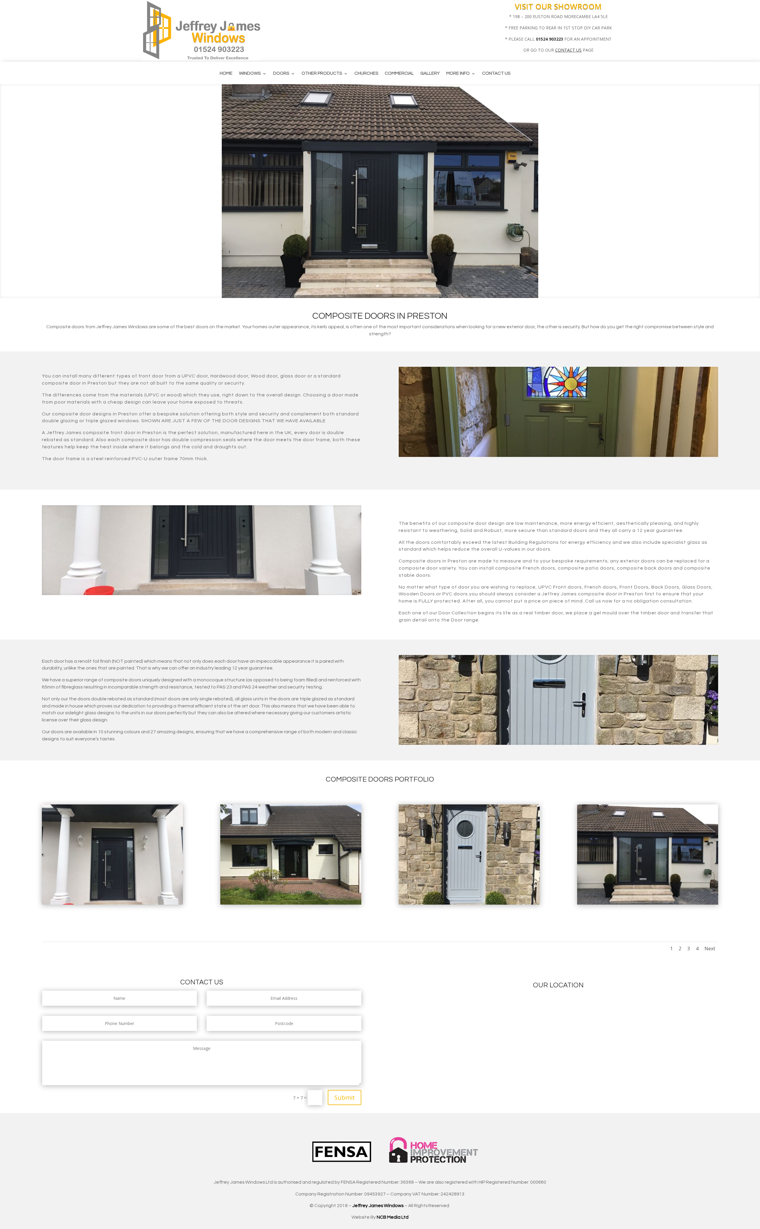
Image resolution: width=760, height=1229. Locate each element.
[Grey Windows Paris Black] (291, 903)
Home (226, 73)
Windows (250, 73)
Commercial (399, 73)
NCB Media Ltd (392, 1217)
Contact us (496, 73)
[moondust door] (469, 903)
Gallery (430, 73)
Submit (344, 1097)
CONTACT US (568, 50)
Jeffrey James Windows (377, 1205)
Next (709, 948)
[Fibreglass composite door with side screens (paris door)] (647, 903)
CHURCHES (366, 73)
